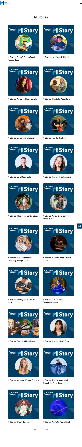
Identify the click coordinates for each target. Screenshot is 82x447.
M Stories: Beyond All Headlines (21, 341)
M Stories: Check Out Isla (18, 422)
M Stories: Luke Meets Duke (19, 177)
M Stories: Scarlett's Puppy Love (56, 99)
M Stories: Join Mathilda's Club (56, 341)
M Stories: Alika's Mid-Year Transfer (23, 99)
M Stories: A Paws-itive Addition (21, 138)
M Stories (14, 28)
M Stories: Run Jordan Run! (54, 138)
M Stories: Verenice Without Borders (23, 380)
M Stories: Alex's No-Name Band (56, 422)
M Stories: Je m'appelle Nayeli (56, 57)
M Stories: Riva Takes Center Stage (23, 216)
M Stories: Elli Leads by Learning (57, 177)
